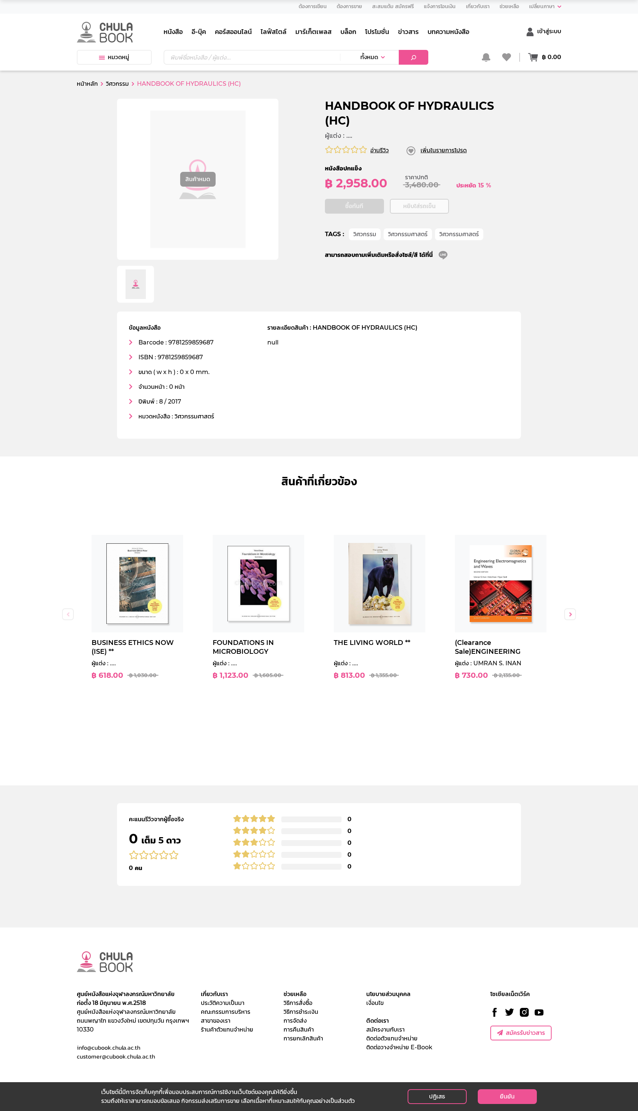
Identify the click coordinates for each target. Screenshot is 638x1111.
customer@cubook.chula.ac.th (116, 1056)
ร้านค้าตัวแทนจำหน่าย (227, 1029)
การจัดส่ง (295, 1020)
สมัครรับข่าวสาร (525, 1032)
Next (570, 614)
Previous (68, 614)
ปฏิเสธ (437, 1096)
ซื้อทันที (354, 206)
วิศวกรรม (364, 234)
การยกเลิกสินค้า (303, 1038)
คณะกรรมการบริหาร (225, 1011)
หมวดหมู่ (118, 57)
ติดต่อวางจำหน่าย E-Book (399, 1047)
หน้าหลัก (87, 83)
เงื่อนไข (375, 1002)
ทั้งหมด (369, 57)
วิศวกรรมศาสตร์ (408, 234)
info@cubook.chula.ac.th (108, 1047)
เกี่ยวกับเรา (214, 994)
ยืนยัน (507, 1096)
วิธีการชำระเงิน (301, 1011)
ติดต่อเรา (377, 1020)
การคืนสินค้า (299, 1029)
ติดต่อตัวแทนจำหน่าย (392, 1038)
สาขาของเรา (215, 1020)
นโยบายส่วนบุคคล (388, 994)
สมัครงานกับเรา (385, 1029)
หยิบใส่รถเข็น (419, 206)
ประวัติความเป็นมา (222, 1002)
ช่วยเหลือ (295, 994)
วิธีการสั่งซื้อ (298, 1002)
